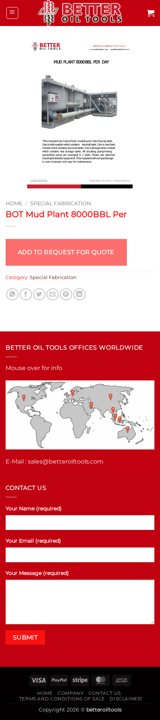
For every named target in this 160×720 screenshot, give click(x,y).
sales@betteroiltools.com (65, 461)
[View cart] (150, 13)
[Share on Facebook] (26, 294)
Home (14, 203)
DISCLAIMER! (126, 698)
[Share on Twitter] (39, 294)
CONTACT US (105, 693)
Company (70, 693)
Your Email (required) (33, 540)
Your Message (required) (37, 573)
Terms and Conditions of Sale (62, 698)
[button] (12, 13)
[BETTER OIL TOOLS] (80, 13)
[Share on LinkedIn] (79, 294)
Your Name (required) (34, 508)
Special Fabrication (60, 203)
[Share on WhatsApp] (12, 294)
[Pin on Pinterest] (66, 294)
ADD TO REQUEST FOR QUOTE (66, 252)
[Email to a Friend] (53, 294)
